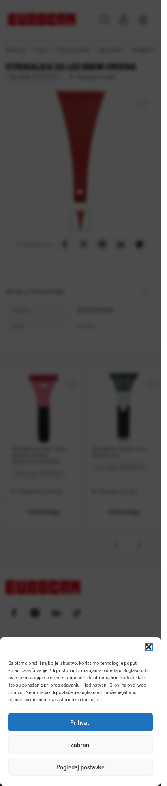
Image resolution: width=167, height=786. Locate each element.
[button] (149, 647)
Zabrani (81, 744)
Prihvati (80, 722)
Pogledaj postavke (80, 767)
